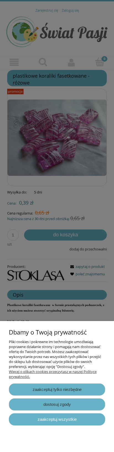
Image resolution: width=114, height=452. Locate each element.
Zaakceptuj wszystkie (57, 419)
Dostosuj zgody (57, 404)
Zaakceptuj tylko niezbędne (57, 389)
